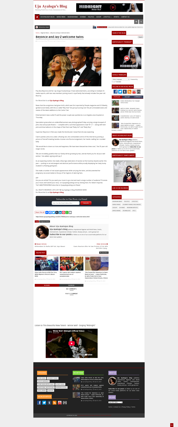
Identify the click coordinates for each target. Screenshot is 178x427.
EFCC (87, 258)
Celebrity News (53, 378)
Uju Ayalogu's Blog (48, 17)
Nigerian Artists (132, 207)
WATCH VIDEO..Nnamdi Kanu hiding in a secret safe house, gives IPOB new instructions (131, 110)
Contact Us (125, 17)
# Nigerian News (44, 221)
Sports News (60, 384)
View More (105, 252)
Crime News (41, 378)
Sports (116, 17)
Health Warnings (43, 381)
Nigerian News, (61, 41)
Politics (91, 17)
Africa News (117, 210)
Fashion (50, 390)
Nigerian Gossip (61, 387)
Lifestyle (106, 17)
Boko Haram (42, 390)
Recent (127, 97)
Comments (138, 97)
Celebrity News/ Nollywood (132, 204)
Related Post (40, 253)
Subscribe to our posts (61, 234)
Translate (118, 82)
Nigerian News (73, 17)
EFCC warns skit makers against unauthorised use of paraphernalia (70, 274)
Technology (126, 210)
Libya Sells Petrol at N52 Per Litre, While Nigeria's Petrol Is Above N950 (117, 27)
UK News (83, 17)
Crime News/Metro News (46, 384)
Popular (117, 97)
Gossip (98, 17)
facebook (71, 285)
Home (37, 33)
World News (61, 17)
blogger (47, 285)
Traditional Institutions (46, 387)
